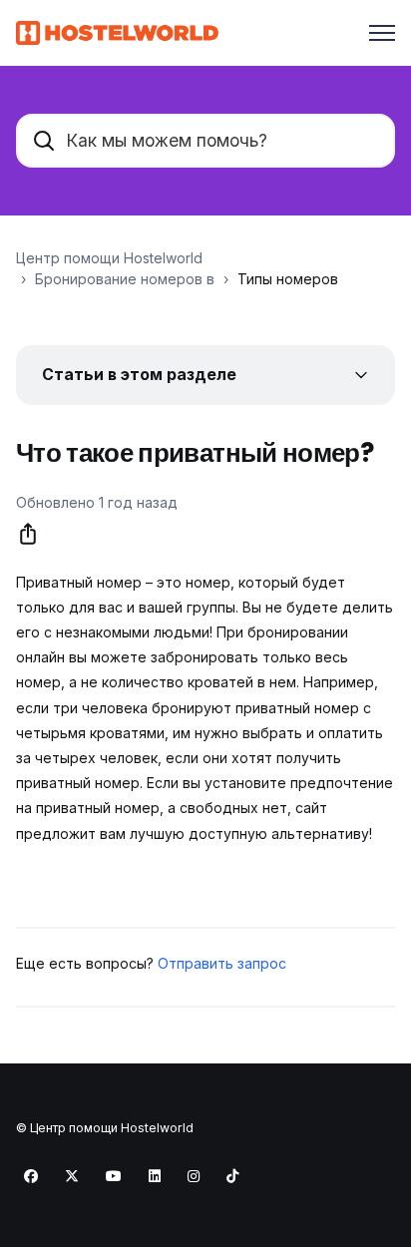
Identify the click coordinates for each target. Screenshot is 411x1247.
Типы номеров (287, 278)
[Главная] (117, 33)
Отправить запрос (222, 963)
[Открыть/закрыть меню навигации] (382, 33)
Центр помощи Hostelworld (109, 257)
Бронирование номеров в (124, 278)
